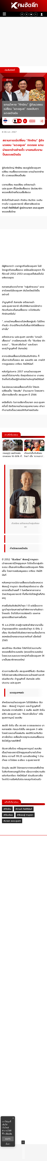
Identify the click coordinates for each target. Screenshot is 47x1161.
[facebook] (22, 14)
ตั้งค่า (8, 1144)
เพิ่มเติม (8, 1133)
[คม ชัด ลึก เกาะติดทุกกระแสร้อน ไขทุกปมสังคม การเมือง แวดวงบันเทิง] (23, 6)
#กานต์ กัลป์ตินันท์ (23, 809)
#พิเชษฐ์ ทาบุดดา (25, 815)
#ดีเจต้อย (8, 815)
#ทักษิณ (7, 809)
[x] (27, 14)
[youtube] (31, 14)
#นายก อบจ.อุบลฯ (12, 821)
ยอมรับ (8, 1139)
